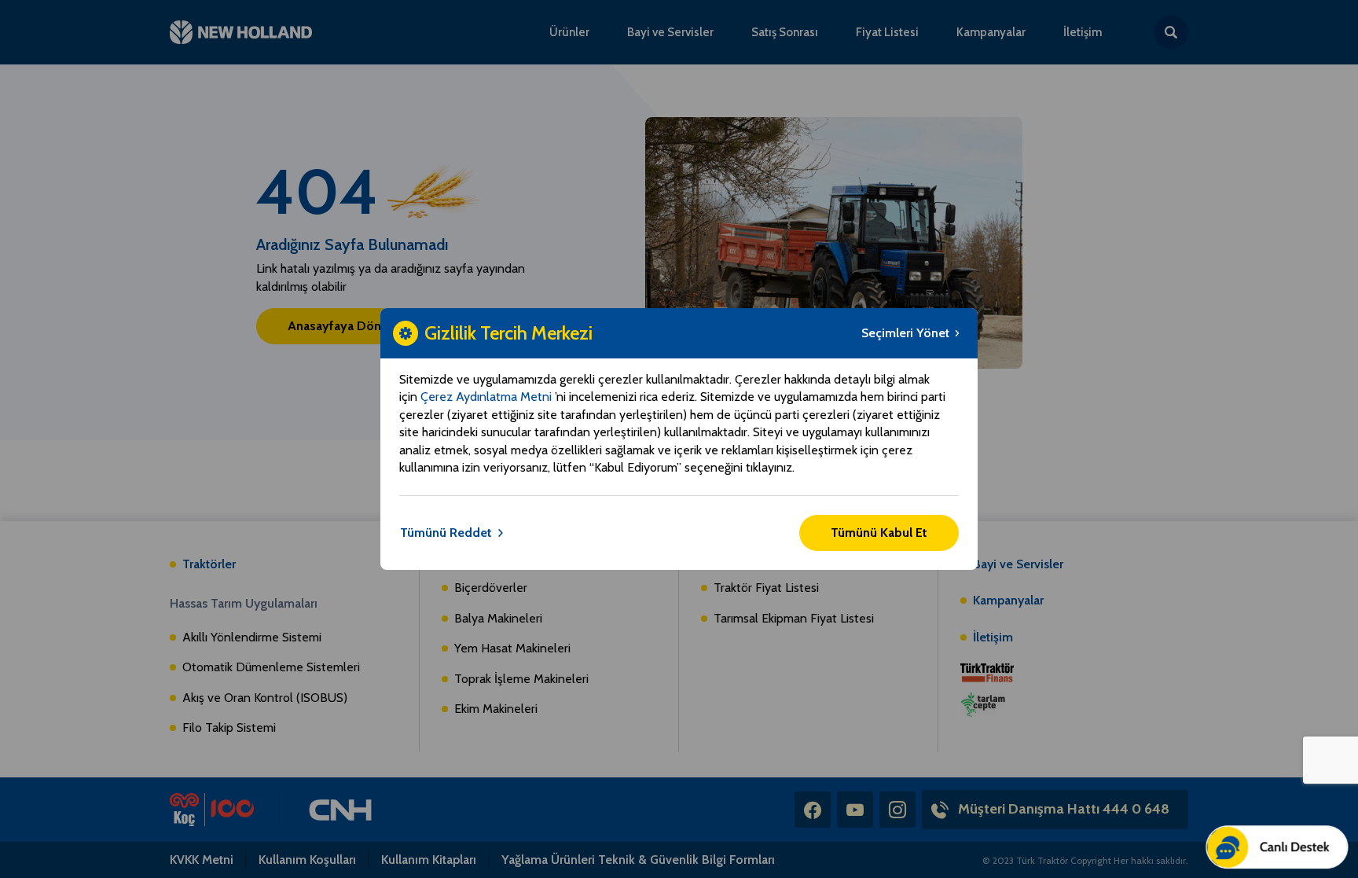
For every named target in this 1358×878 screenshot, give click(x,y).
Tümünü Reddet (446, 532)
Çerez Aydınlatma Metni (487, 396)
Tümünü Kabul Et (879, 532)
